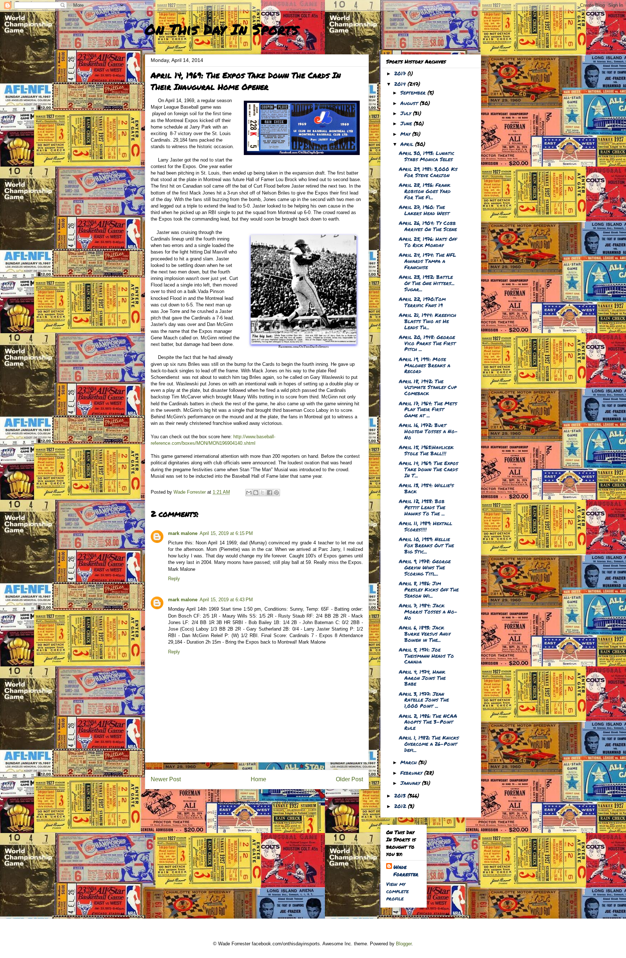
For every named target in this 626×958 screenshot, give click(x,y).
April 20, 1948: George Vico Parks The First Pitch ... (427, 343)
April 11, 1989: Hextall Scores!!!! (425, 526)
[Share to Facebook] (269, 492)
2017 (401, 73)
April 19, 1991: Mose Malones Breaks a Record (424, 365)
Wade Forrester (405, 870)
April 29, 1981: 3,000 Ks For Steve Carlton (428, 172)
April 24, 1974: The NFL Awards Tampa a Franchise (427, 261)
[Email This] (249, 492)
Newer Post (166, 779)
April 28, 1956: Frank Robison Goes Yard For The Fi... (425, 191)
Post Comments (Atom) (271, 803)
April (407, 143)
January (411, 782)
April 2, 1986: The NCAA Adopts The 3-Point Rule (428, 722)
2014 (401, 83)
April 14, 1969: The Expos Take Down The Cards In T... (428, 469)
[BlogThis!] (255, 492)
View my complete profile (397, 891)
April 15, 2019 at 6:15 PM (226, 533)
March (409, 762)
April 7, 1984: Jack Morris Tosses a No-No (428, 611)
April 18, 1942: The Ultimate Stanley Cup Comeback (427, 387)
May (406, 133)
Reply (174, 578)
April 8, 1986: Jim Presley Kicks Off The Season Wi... (429, 589)
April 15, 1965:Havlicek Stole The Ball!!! (426, 450)
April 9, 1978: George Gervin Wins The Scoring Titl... (425, 567)
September (413, 92)
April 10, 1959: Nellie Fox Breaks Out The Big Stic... (426, 545)
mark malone (182, 533)
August (410, 102)
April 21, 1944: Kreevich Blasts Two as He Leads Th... (427, 321)
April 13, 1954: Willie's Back (426, 488)
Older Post (349, 779)
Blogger (404, 943)
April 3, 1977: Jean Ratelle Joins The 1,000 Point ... (424, 700)
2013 (401, 795)
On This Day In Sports (222, 29)
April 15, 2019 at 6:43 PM (226, 599)
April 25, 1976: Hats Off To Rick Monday (428, 241)
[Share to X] (262, 492)
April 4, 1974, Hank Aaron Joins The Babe (422, 677)
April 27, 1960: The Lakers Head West (424, 210)
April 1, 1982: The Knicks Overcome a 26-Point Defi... (429, 743)
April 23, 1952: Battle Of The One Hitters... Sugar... (427, 283)
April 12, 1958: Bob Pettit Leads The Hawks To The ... (422, 507)
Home (258, 779)
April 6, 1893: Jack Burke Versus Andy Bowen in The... (425, 633)
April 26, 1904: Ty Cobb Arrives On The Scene (428, 226)
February (412, 772)
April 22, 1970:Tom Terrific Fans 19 (422, 302)
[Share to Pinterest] (276, 492)
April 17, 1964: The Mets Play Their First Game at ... (428, 409)
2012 (401, 806)
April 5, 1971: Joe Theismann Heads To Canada (426, 655)
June (407, 123)
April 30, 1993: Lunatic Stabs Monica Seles (426, 156)
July (406, 113)
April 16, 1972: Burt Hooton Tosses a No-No (428, 431)
